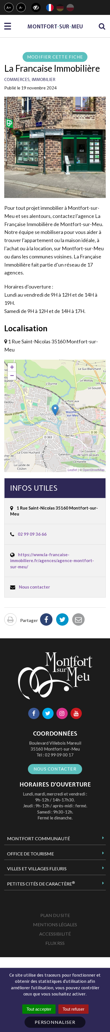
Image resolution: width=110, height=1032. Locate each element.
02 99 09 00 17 (59, 754)
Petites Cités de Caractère (41, 883)
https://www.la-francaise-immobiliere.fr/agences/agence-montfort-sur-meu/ (52, 560)
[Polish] (70, 7)
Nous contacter (34, 586)
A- (21, 7)
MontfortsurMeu (55, 26)
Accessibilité (55, 933)
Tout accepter (39, 1009)
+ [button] (12, 367)
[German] (60, 7)
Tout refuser (73, 1009)
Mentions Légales (55, 924)
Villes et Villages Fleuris (37, 868)
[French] (50, 7)
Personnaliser (55, 1022)
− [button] (12, 375)
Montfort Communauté (38, 838)
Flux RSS (55, 943)
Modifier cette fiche (55, 56)
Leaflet (72, 469)
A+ (8, 7)
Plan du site (55, 915)
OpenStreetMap (93, 469)
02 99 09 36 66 (32, 534)
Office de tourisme (30, 853)
